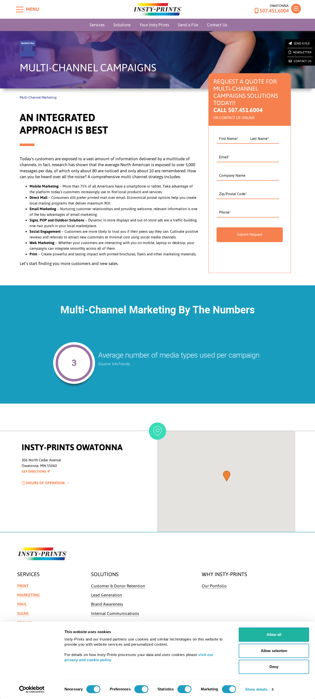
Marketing (28, 595)
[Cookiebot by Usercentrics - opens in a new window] (31, 689)
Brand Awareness (107, 604)
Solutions (122, 24)
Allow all (274, 634)
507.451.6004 (274, 11)
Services (97, 24)
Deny (273, 667)
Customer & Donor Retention (118, 585)
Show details (256, 689)
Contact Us (217, 24)
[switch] (141, 689)
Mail (22, 604)
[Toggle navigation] (296, 9)
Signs (23, 613)
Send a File (188, 24)
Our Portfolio (214, 585)
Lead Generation (106, 595)
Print (23, 585)
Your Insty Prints (154, 24)
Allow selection (274, 651)
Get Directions (34, 471)
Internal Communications (115, 613)
